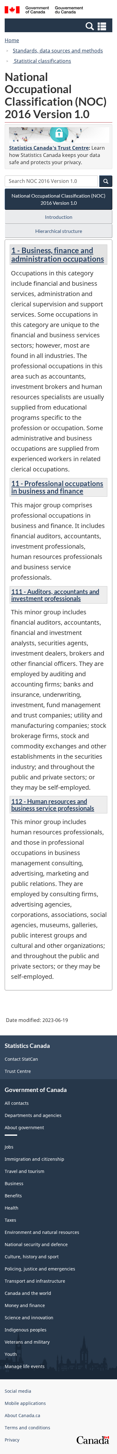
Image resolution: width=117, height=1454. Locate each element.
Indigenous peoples (25, 1330)
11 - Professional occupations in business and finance (57, 487)
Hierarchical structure (58, 231)
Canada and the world (28, 1293)
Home (12, 40)
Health (11, 1208)
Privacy (12, 1440)
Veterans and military (27, 1342)
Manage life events (25, 1366)
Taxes (10, 1220)
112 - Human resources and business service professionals (52, 804)
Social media (18, 1391)
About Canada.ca (22, 1415)
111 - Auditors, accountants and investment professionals (55, 595)
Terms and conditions (27, 1428)
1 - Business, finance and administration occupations (57, 254)
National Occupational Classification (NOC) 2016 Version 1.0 (58, 199)
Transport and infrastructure (35, 1281)
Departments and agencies (33, 1115)
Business (14, 1183)
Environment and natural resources (42, 1232)
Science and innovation (29, 1318)
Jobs (9, 1147)
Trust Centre (18, 1071)
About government (24, 1127)
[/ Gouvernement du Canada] (44, 10)
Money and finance (25, 1305)
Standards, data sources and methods (58, 50)
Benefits (13, 1196)
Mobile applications (25, 1403)
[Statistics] (59, 135)
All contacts (17, 1103)
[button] (59, 26)
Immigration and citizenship (34, 1159)
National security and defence (36, 1244)
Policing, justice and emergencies (40, 1269)
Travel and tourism (24, 1171)
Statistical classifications (42, 61)
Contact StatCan (21, 1059)
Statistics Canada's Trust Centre (49, 147)
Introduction (58, 217)
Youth (11, 1354)
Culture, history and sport (32, 1257)
